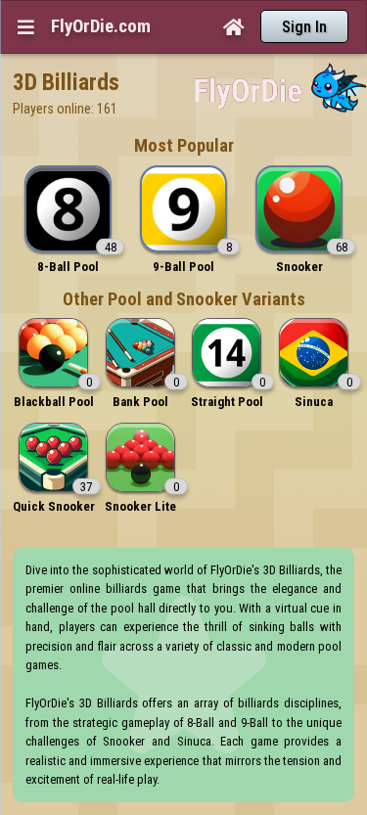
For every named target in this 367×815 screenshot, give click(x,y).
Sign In (304, 27)
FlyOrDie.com (101, 26)
